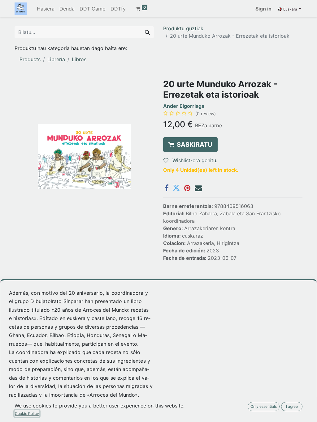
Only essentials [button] (263, 406)
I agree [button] (292, 406)
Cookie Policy (27, 413)
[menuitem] (45, 8)
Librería (56, 59)
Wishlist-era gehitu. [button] (194, 160)
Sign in (263, 9)
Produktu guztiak (183, 28)
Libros (79, 59)
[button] (190, 144)
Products (30, 59)
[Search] (147, 32)
